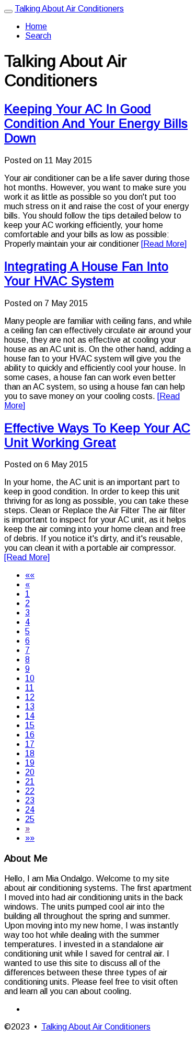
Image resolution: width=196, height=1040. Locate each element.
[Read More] (164, 243)
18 (29, 753)
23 (29, 800)
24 (29, 809)
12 (29, 697)
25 (29, 819)
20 (29, 772)
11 (29, 687)
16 (29, 734)
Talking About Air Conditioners (69, 8)
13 (29, 706)
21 (29, 781)
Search (38, 35)
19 (29, 762)
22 (29, 791)
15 (29, 725)
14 (29, 715)
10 (29, 678)
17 (29, 744)
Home (36, 26)
